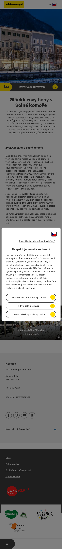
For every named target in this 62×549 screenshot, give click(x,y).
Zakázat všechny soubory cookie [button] (28, 314)
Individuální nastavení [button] (28, 305)
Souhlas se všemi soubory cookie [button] (29, 297)
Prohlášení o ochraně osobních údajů (37, 241)
